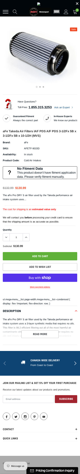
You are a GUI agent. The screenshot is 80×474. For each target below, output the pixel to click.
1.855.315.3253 (40, 107)
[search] (15, 11)
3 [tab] (43, 87)
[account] (66, 11)
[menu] (5, 12)
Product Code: (11, 160)
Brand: (6, 142)
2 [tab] (40, 87)
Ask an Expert (62, 107)
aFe (26, 142)
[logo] (40, 11)
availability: (9, 154)
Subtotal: (7, 246)
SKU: (6, 148)
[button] (56, 12)
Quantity (7, 229)
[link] (40, 3)
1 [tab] (36, 87)
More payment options (40, 287)
